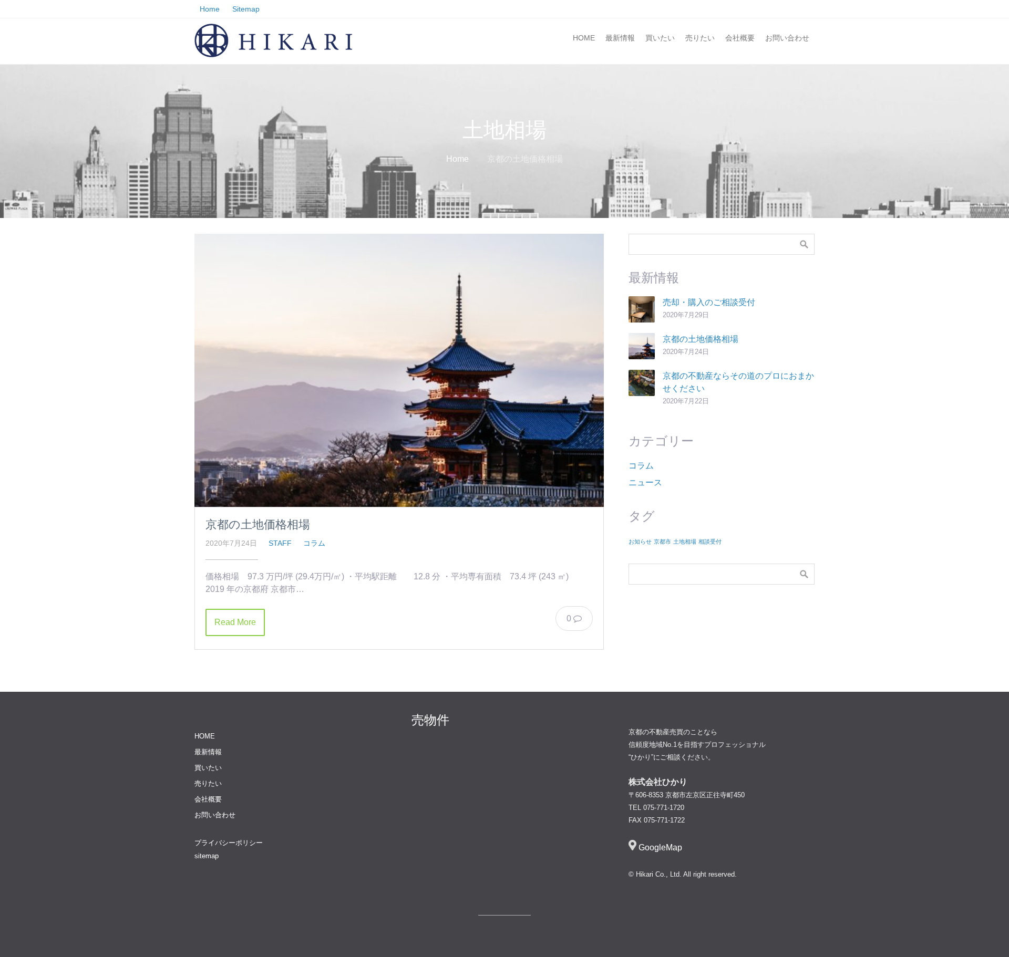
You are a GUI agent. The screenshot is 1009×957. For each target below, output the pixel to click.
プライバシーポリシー (228, 843)
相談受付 (710, 541)
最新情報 (620, 38)
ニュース (645, 482)
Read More (235, 622)
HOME (584, 38)
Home (457, 158)
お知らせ (640, 541)
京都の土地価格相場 (257, 524)
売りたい (700, 38)
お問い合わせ (787, 38)
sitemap (206, 856)
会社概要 (740, 38)
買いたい (660, 38)
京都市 (662, 541)
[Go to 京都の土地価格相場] (399, 370)
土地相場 (684, 541)
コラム (314, 543)
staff (280, 543)
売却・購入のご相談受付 (709, 302)
